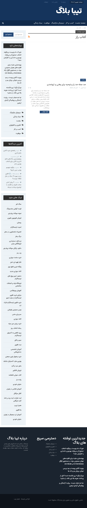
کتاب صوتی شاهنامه (15, 375)
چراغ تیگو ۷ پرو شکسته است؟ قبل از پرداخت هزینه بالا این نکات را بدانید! (12, 90)
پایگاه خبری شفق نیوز (14, 266)
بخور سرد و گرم (16, 366)
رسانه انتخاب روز (16, 328)
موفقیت (47, 23)
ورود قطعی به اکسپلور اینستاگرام (14, 334)
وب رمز (19, 253)
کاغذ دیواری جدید (15, 271)
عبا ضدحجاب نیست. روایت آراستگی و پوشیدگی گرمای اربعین (12, 100)
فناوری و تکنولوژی (15, 125)
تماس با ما (54, 2)
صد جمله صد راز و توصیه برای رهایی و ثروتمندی (66, 84)
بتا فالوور (18, 410)
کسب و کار (70, 23)
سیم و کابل (17, 340)
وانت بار (18, 379)
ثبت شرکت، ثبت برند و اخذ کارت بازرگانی (12, 399)
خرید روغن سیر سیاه (14, 323)
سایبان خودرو (17, 384)
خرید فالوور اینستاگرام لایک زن (12, 304)
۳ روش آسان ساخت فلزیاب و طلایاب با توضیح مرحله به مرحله (13, 185)
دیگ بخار (18, 236)
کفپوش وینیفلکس (15, 290)
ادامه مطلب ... (44, 112)
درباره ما (63, 2)
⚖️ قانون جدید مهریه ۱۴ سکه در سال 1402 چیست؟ (13, 176)
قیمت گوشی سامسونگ (14, 209)
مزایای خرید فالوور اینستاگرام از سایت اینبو (13, 296)
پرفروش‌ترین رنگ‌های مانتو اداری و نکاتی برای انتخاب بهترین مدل (13, 161)
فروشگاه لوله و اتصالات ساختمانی (14, 284)
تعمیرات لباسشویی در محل (12, 232)
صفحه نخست (80, 23)
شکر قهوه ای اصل (15, 262)
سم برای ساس (16, 314)
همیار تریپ (17, 405)
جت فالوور (18, 345)
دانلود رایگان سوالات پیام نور (12, 248)
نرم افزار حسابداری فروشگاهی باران (15, 242)
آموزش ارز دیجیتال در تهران (12, 414)
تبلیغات (46, 2)
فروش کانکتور (17, 370)
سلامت (18, 121)
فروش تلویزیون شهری (14, 218)
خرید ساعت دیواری (15, 257)
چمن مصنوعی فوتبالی (14, 310)
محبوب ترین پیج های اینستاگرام (14, 277)
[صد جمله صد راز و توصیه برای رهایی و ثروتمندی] (57, 62)
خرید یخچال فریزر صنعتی (13, 356)
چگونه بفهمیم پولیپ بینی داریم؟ (13, 168)
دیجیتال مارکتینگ (57, 23)
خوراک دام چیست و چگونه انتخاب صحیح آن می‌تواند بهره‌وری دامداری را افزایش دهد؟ (12, 56)
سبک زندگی (38, 23)
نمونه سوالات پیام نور (14, 213)
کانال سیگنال (17, 393)
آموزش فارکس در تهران (14, 389)
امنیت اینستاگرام (16, 227)
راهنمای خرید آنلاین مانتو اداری (12, 151)
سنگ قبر (18, 204)
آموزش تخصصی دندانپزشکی (16, 350)
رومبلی (19, 222)
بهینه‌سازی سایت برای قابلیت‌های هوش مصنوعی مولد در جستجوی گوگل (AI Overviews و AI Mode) (12, 69)
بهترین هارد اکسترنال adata (12, 361)
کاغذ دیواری (17, 319)
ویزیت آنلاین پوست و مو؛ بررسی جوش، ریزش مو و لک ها (13, 80)
